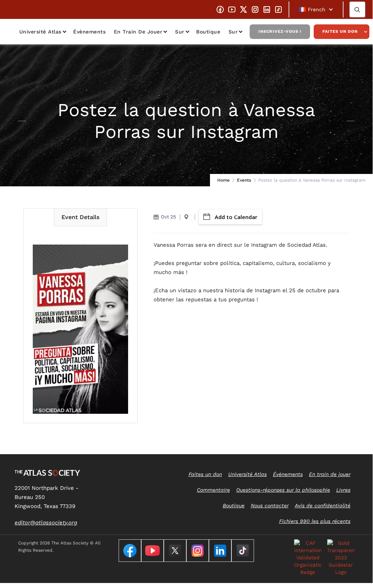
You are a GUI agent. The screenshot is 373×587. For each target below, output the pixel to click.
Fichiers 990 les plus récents (314, 521)
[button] (316, 9)
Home (223, 180)
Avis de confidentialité (322, 505)
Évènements (89, 32)
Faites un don (340, 31)
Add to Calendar (236, 217)
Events (244, 180)
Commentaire (213, 490)
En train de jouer (138, 32)
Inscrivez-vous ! (279, 31)
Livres (343, 490)
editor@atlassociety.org (46, 522)
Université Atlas (40, 32)
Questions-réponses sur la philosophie (283, 490)
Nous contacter (270, 505)
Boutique (208, 32)
